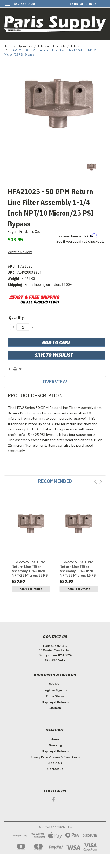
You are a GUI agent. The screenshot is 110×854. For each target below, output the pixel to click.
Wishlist (55, 684)
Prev (95, 482)
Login (74, 4)
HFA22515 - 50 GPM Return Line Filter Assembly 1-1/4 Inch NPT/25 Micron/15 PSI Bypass (78, 568)
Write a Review (20, 252)
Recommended (55, 481)
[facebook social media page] (53, 799)
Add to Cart (31, 589)
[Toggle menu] (7, 7)
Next (100, 482)
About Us (55, 763)
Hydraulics (25, 46)
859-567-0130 (24, 4)
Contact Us (55, 769)
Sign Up (91, 4)
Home (8, 46)
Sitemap (55, 708)
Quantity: (17, 317)
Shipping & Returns (55, 702)
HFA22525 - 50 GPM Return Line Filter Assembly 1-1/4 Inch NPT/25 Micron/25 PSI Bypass (30, 568)
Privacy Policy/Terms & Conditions (55, 757)
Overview (55, 381)
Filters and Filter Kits (51, 46)
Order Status (55, 696)
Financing (55, 745)
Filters (75, 46)
